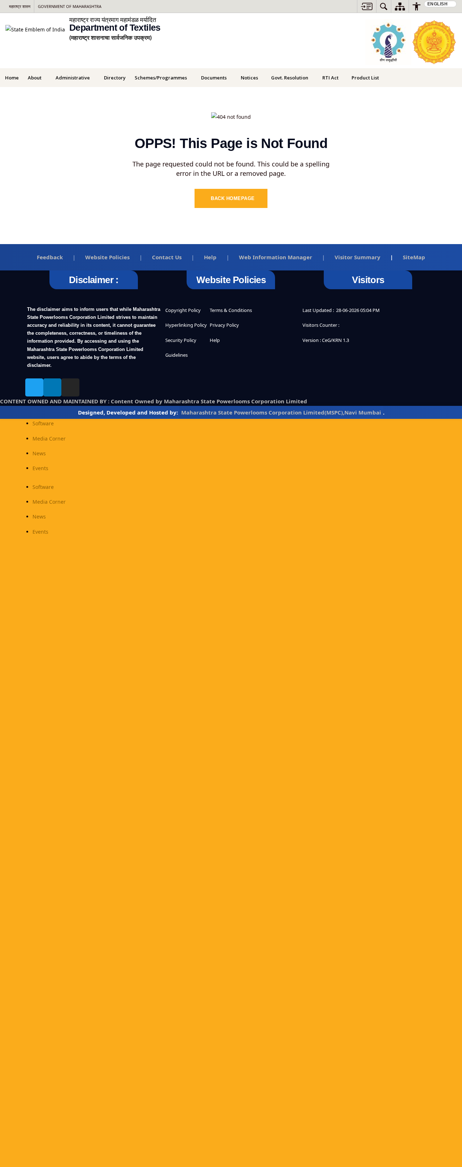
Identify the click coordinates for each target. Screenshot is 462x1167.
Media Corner (49, 438)
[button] (366, 6)
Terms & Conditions (231, 310)
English (438, 3)
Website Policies (107, 257)
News (39, 453)
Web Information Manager (275, 257)
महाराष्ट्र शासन (19, 6)
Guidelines (176, 355)
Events (40, 468)
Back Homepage (233, 198)
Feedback (50, 257)
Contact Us (167, 257)
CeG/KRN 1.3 (335, 340)
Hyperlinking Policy (186, 325)
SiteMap (414, 257)
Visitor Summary (357, 257)
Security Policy (180, 340)
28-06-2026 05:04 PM (358, 310)
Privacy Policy (224, 325)
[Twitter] (34, 387)
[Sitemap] (400, 6)
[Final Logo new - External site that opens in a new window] (388, 42)
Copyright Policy (183, 310)
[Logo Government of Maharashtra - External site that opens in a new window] (434, 42)
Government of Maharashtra (69, 6)
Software (43, 423)
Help (210, 257)
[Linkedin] (52, 387)
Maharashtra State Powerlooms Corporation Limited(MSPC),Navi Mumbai (281, 412)
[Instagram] (70, 387)
